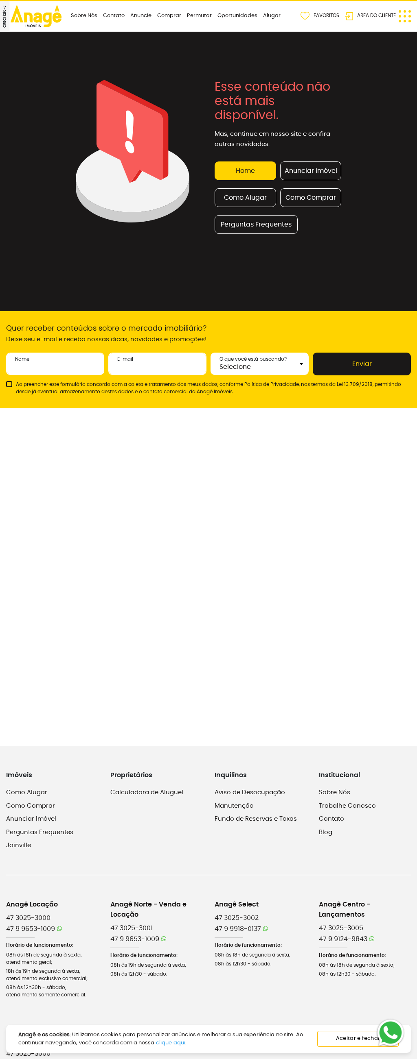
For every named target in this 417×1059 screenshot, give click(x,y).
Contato (114, 15)
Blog (325, 832)
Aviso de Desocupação (250, 792)
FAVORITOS (326, 15)
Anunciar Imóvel (311, 171)
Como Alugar (245, 197)
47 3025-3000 (28, 918)
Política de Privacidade (271, 384)
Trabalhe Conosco (347, 806)
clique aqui (170, 1043)
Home (245, 171)
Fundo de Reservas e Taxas (256, 819)
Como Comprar (310, 197)
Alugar (272, 15)
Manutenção (234, 806)
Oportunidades (237, 15)
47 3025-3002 (237, 918)
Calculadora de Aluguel (146, 792)
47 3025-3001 (131, 928)
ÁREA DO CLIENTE (376, 15)
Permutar (199, 15)
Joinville (18, 845)
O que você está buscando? (253, 359)
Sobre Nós (84, 15)
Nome (22, 359)
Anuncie (140, 15)
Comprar (169, 15)
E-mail (125, 359)
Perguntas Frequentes (256, 224)
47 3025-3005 (341, 928)
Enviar (362, 364)
